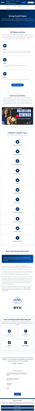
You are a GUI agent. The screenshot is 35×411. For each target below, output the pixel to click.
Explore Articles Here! (17, 84)
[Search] (33, 2)
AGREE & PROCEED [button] (17, 409)
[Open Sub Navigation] (11, 6)
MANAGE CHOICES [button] (17, 406)
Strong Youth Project (11, 3)
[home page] (2, 2)
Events (15, 6)
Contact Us (8, 8)
